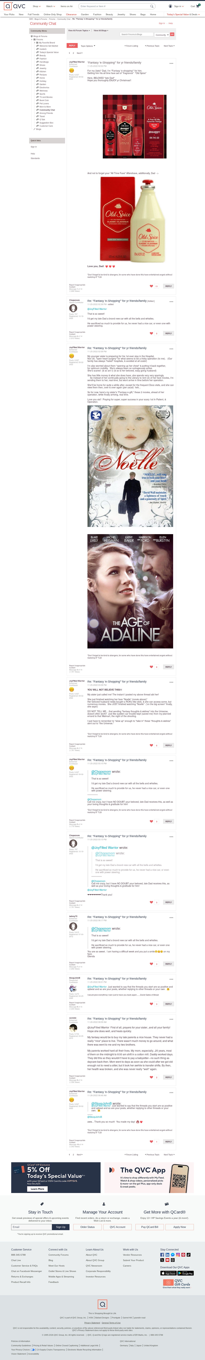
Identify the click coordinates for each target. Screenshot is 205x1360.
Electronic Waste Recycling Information (85, 1350)
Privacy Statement (92, 1323)
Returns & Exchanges (22, 1276)
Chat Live (16, 1260)
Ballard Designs (102, 1318)
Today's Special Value (49, 52)
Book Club (44, 100)
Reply (168, 286)
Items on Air (67, 6)
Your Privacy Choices (20, 1350)
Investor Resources (96, 1276)
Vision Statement (18, 1354)
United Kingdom (151, 1345)
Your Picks (9, 14)
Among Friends (46, 113)
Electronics (44, 87)
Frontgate (116, 1318)
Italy (132, 1345)
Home (153, 14)
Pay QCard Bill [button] (149, 1227)
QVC (31, 18)
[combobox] (113, 6)
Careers (127, 1265)
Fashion (97, 14)
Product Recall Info (20, 1282)
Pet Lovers (44, 103)
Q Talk (42, 119)
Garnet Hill (127, 1318)
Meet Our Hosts (57, 1265)
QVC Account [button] (117, 1227)
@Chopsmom (101, 771)
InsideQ (43, 49)
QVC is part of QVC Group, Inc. (73, 1318)
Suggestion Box (46, 122)
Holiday (43, 81)
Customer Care (46, 125)
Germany (124, 1345)
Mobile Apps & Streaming (61, 1276)
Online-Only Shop (53, 14)
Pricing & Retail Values (43, 1345)
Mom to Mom (45, 106)
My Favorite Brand (47, 42)
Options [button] (171, 63)
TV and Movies (46, 97)
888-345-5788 (18, 1255)
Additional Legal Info (89, 1345)
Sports (42, 93)
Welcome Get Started (49, 45)
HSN (91, 1318)
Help (171, 23)
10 (78, 1144)
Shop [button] (35, 6)
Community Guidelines (21, 1345)
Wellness (44, 90)
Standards (35, 158)
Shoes (133, 14)
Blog (51, 1260)
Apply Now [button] (179, 1227)
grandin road (139, 1318)
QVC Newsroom (94, 1265)
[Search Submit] (152, 6)
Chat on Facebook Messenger (26, 1271)
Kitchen (43, 71)
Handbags (44, 61)
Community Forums (59, 1255)
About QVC (91, 1255)
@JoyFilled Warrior (97, 308)
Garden (85, 14)
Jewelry (121, 14)
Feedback (54, 1282)
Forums (52, 19)
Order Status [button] (87, 1227)
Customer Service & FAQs (24, 1265)
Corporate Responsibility (98, 1271)
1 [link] (69, 53)
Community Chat (63, 19)
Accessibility (33, 1354)
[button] (171, 6)
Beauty (109, 14)
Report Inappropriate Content (77, 285)
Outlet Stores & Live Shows (62, 1271)
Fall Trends (33, 14)
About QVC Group (95, 1260)
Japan (139, 1345)
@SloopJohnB (101, 1103)
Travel (42, 116)
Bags (143, 14)
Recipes (43, 74)
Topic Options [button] (87, 46)
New (21, 14)
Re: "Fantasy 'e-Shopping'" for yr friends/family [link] (92, 19)
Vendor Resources (132, 1255)
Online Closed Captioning (67, 1345)
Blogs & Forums (41, 19)
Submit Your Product (133, 1260)
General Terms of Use (111, 1323)
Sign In (162, 23)
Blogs (38, 129)
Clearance (71, 14)
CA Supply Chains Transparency (51, 1350)
